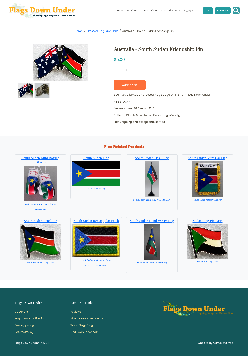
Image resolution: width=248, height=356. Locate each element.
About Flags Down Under (86, 318)
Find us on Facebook (84, 332)
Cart (208, 10)
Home (120, 10)
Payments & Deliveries (30, 318)
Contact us (158, 10)
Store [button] (187, 10)
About (145, 10)
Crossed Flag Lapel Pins (102, 31)
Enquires (222, 10)
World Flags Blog (81, 325)
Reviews (132, 10)
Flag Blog (175, 10)
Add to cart (129, 85)
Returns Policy (24, 332)
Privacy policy (24, 325)
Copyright (21, 312)
